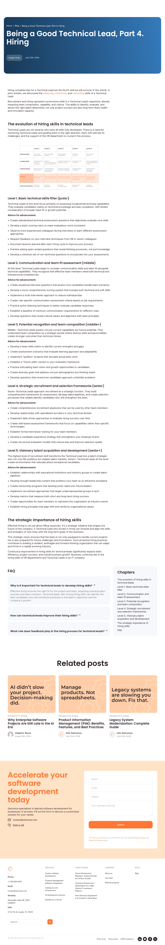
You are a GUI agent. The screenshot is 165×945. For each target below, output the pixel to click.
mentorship (61, 93)
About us (108, 873)
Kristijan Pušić (14, 58)
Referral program (112, 883)
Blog (17, 26)
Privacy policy (113, 939)
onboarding (78, 93)
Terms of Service (95, 840)
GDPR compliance (127, 939)
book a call (18, 825)
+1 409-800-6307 (15, 882)
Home (9, 26)
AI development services (55, 895)
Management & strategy (17, 716)
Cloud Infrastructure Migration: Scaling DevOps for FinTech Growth (86, 875)
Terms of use (101, 939)
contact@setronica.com (25, 820)
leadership (48, 93)
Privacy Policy (139, 838)
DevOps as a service (53, 900)
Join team (109, 878)
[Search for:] (27, 921)
